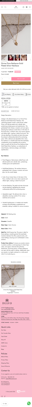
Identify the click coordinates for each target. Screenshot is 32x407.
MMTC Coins (4, 343)
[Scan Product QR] (26, 7)
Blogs (2, 349)
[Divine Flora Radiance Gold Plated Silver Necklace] (13, 276)
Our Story (3, 330)
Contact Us (4, 346)
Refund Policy (4, 356)
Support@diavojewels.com (11, 378)
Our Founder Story (6, 333)
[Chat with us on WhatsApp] (29, 403)
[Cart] (29, 7)
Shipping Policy (5, 363)
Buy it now (16, 83)
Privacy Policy (4, 360)
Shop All (3, 340)
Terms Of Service (5, 366)
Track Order (4, 336)
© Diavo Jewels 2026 (10, 391)
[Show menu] (2, 7)
